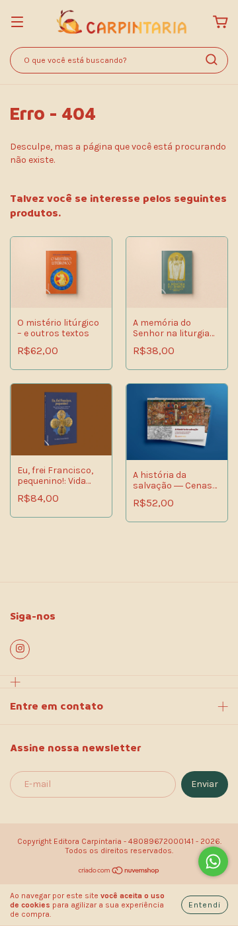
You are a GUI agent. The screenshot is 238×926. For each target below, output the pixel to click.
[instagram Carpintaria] (20, 649)
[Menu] (17, 22)
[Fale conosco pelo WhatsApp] (213, 861)
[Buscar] (211, 59)
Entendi (204, 904)
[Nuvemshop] (119, 872)
